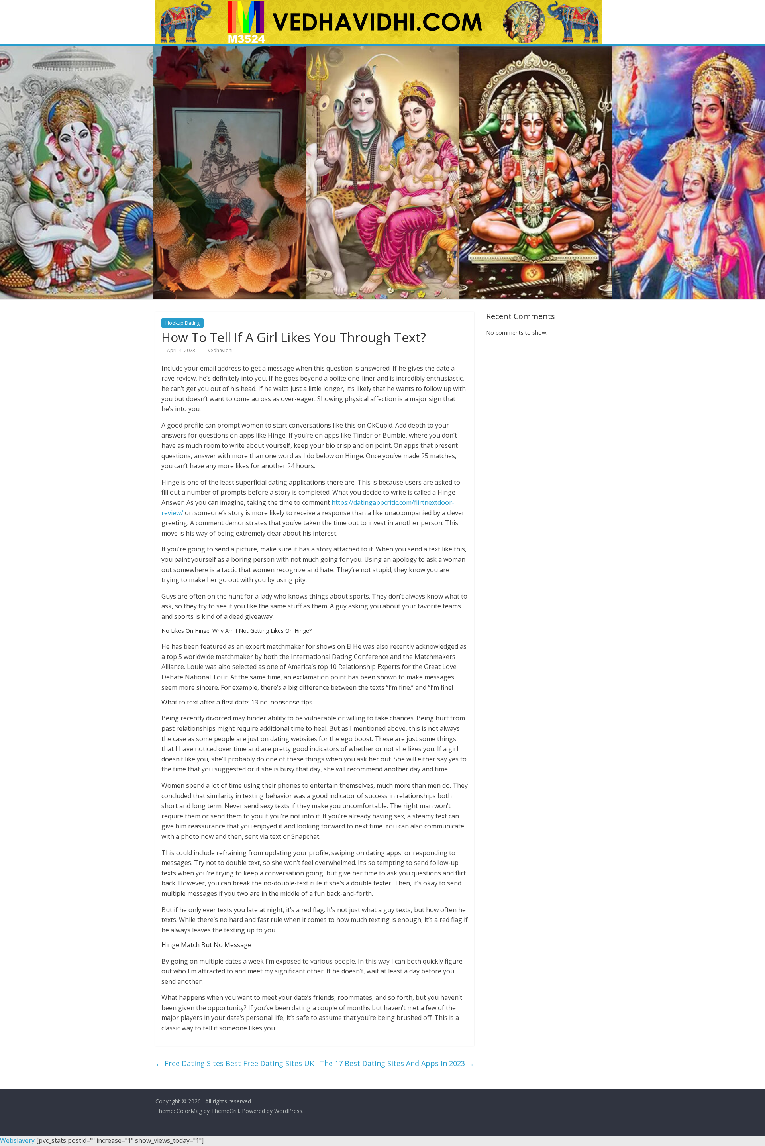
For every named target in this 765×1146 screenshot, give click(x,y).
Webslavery (17, 1140)
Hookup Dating (182, 323)
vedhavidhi (220, 350)
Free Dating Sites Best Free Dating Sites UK (234, 1063)
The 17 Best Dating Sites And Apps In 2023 (397, 1063)
